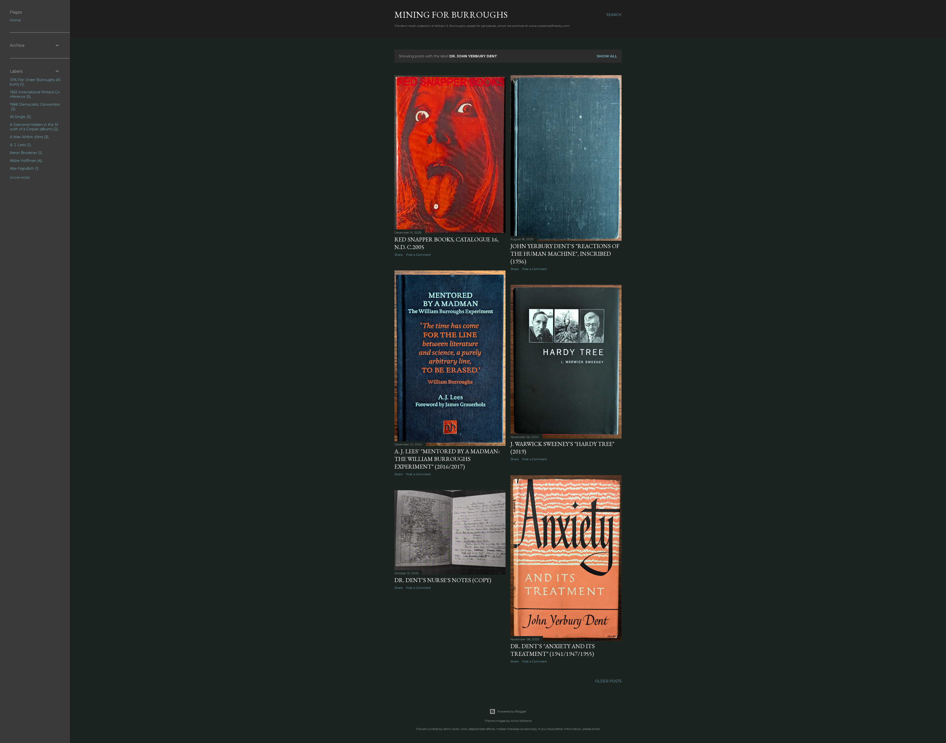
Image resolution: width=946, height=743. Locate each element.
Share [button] (398, 254)
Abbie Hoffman (25, 160)
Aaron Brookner (25, 153)
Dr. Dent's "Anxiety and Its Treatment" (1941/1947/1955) (552, 650)
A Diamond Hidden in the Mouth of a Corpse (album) (34, 126)
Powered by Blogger (511, 711)
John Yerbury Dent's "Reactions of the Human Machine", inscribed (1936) (564, 253)
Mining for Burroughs (451, 14)
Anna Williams (521, 721)
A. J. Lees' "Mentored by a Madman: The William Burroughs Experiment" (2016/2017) (447, 458)
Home (15, 20)
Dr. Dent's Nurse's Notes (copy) (442, 580)
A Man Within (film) (28, 137)
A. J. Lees (20, 145)
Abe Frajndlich (23, 168)
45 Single (20, 117)
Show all (607, 56)
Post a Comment (418, 254)
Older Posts (608, 681)
